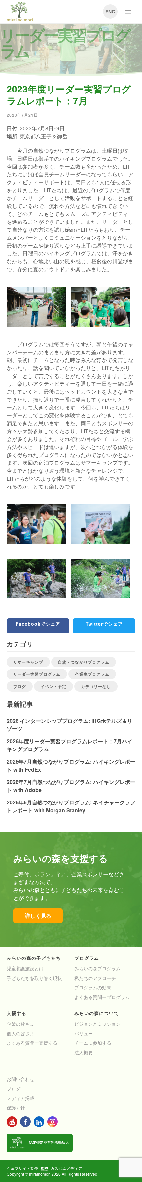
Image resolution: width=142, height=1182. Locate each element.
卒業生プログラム (92, 674)
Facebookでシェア (38, 623)
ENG (110, 11)
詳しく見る (38, 915)
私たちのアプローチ (95, 978)
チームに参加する (92, 1042)
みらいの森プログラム (97, 968)
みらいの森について (96, 1013)
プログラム (86, 958)
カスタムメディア (66, 1168)
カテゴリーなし (96, 686)
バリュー (83, 1033)
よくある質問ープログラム (102, 997)
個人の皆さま (20, 1033)
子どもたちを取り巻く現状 (34, 978)
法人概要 (83, 1052)
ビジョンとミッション (97, 1023)
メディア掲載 (20, 1098)
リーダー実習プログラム (36, 674)
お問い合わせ (20, 1079)
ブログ (19, 686)
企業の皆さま (20, 1023)
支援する (16, 1013)
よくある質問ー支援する (32, 1042)
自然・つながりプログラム (83, 662)
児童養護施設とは (25, 968)
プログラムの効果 (92, 987)
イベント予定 (53, 686)
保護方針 (16, 1107)
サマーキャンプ (28, 662)
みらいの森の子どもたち (34, 958)
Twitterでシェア (104, 623)
